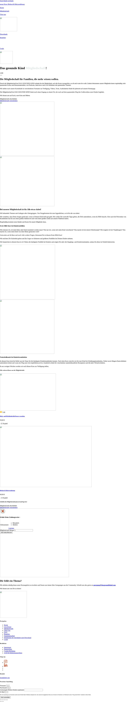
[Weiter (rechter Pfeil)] (3, 701)
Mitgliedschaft (4, 11)
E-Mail (2, 692)
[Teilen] (3, 699)
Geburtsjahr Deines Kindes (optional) (12, 690)
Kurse (2, 8)
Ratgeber (3, 38)
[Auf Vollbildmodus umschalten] (5, 699)
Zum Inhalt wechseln (6, 1)
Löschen (11, 528)
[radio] (16, 523)
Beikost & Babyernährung (7, 490)
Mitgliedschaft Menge (7, 530)
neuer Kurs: (12, 4)
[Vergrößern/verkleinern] (7, 699)
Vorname (3, 686)
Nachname (3, 688)
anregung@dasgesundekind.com (104, 585)
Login (2, 48)
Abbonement (4, 525)
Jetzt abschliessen (6, 532)
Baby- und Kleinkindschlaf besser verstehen (12, 416)
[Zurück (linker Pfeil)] (1, 701)
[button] (8, 99)
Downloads (3, 34)
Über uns (3, 14)
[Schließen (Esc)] (1, 699)
